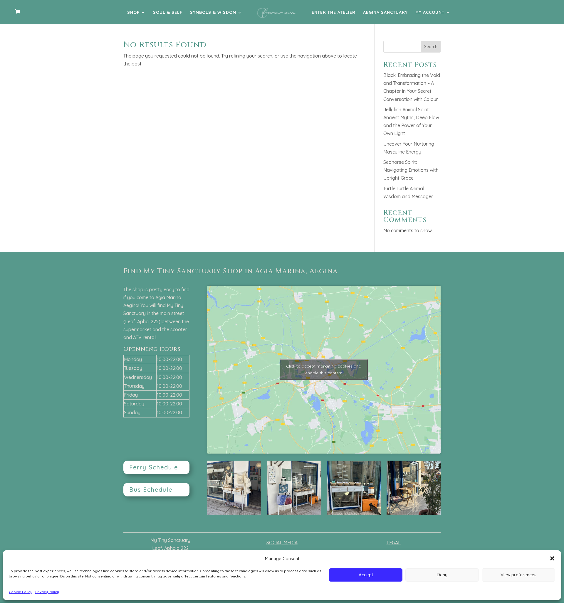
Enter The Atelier (333, 12)
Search (430, 46)
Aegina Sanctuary (385, 12)
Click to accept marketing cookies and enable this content (323, 369)
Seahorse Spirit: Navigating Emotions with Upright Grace (411, 170)
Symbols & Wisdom (213, 12)
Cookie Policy (20, 591)
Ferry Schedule (153, 467)
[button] (552, 558)
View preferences (518, 574)
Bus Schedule (150, 489)
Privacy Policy (47, 591)
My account (429, 12)
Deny (442, 574)
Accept (366, 574)
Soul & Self (167, 12)
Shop (133, 12)
